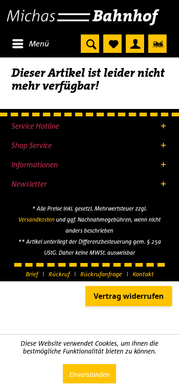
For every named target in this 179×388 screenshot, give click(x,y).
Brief (32, 274)
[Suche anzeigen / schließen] (90, 43)
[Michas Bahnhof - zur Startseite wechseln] (89, 17)
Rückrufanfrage (101, 274)
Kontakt (143, 274)
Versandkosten (36, 219)
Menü (39, 43)
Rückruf (59, 274)
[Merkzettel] (112, 43)
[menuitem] (30, 43)
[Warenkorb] (157, 43)
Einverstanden (89, 374)
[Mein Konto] (135, 43)
